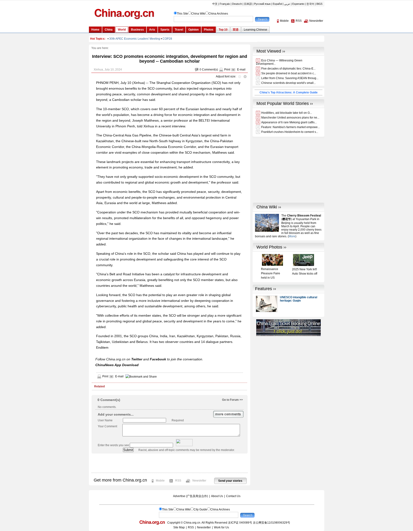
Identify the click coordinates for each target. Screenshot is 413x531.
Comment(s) (210, 69)
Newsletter (199, 480)
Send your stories (230, 480)
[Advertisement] (169, 463)
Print (227, 69)
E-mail (241, 69)
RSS (178, 480)
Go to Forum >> (232, 399)
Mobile (160, 480)
